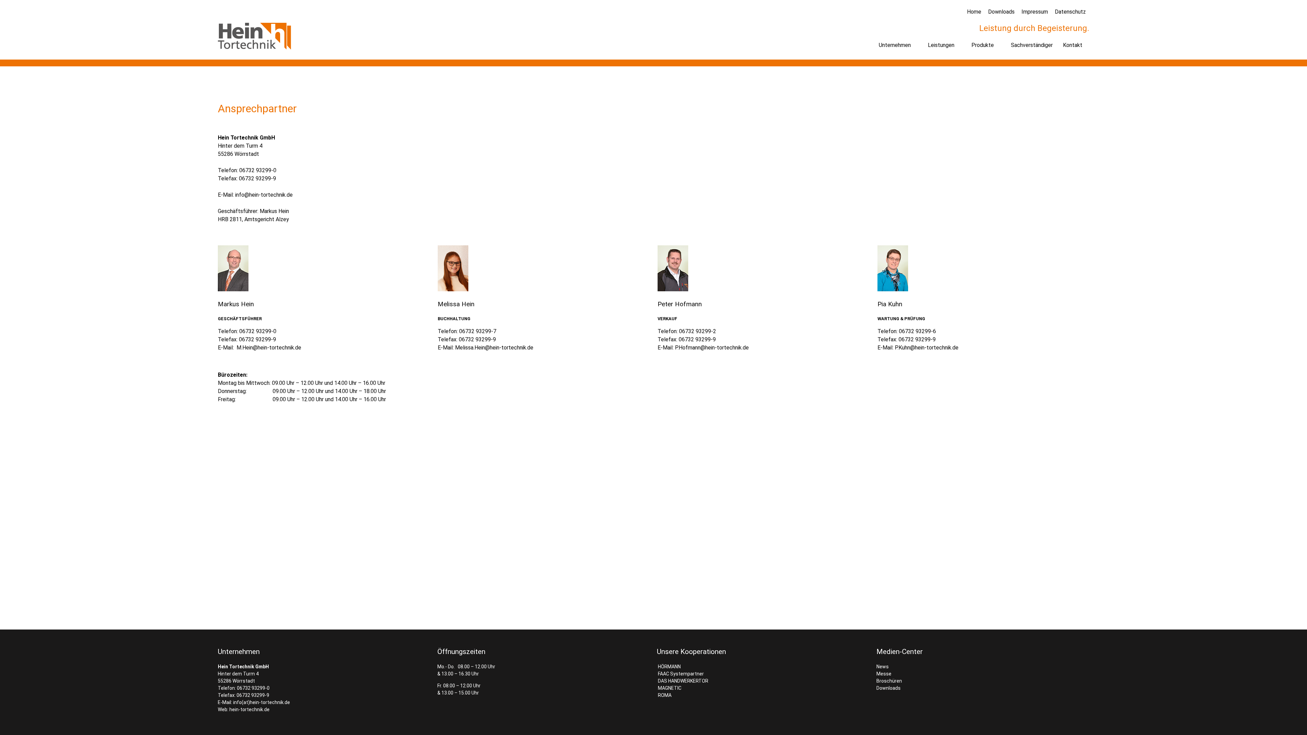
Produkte (982, 45)
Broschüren (889, 681)
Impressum (1034, 12)
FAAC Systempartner (680, 673)
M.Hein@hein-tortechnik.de (269, 347)
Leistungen (941, 45)
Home (974, 12)
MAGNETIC (669, 688)
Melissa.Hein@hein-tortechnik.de (494, 347)
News (882, 666)
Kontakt (1072, 45)
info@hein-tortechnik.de (264, 195)
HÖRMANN (669, 666)
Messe (883, 673)
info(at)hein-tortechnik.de (261, 702)
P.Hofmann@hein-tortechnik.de (712, 347)
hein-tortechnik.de (249, 709)
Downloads (1001, 12)
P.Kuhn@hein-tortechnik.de (926, 347)
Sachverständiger (1032, 45)
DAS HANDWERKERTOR (682, 681)
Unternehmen (895, 45)
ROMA (664, 695)
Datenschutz (1070, 12)
